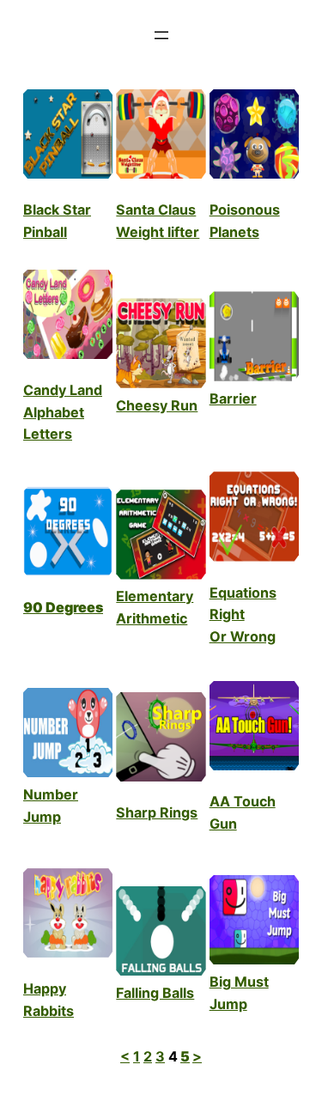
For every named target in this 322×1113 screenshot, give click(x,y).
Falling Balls (155, 992)
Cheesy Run (156, 405)
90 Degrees (63, 607)
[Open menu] (161, 35)
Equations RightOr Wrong (243, 615)
